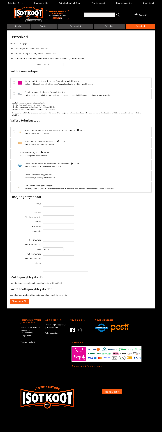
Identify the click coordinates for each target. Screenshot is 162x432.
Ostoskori (140, 26)
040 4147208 (27, 333)
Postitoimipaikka (33, 244)
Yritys (38, 203)
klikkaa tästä (42, 48)
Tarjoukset (109, 26)
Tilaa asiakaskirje (124, 3)
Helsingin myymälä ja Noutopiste (31, 321)
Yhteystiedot (26, 335)
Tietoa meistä (28, 342)
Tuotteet (44, 26)
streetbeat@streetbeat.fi (55, 325)
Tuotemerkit (75, 26)
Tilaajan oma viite (33, 217)
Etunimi (37, 222)
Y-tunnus (37, 212)
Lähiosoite (36, 231)
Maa (39, 64)
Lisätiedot (36, 263)
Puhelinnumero (34, 254)
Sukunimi (36, 226)
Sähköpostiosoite (33, 258)
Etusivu (18, 26)
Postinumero (35, 240)
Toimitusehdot (98, 3)
